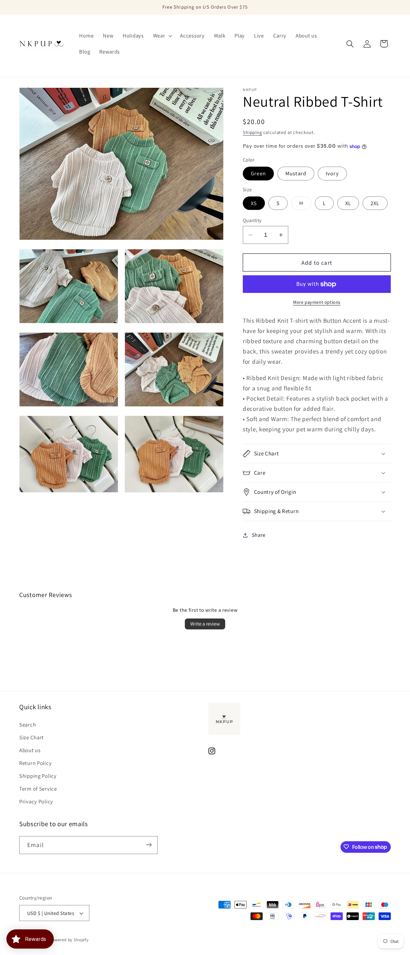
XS (254, 203)
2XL (375, 203)
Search (27, 724)
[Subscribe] (148, 845)
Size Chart (31, 737)
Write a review (205, 623)
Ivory (332, 173)
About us (30, 750)
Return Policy (35, 763)
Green (258, 173)
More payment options (316, 302)
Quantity (252, 220)
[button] (162, 36)
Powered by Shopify (69, 940)
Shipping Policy (38, 775)
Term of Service (38, 788)
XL (348, 203)
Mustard (295, 173)
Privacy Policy (36, 801)
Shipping (252, 132)
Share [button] (259, 534)
